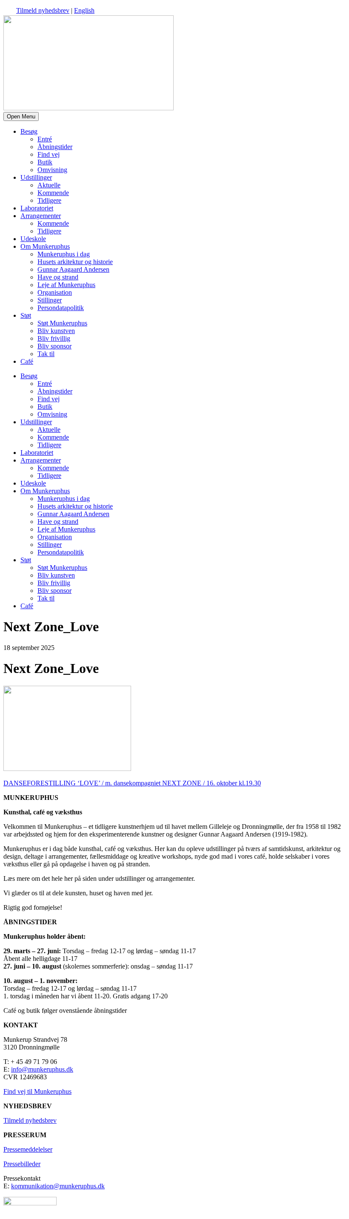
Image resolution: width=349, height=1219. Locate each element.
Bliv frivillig (53, 338)
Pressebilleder (21, 1163)
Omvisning (52, 169)
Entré (44, 139)
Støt (25, 315)
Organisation (54, 292)
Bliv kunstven (56, 330)
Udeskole (33, 238)
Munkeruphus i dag (63, 254)
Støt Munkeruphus (62, 323)
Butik (44, 162)
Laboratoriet (36, 208)
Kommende (53, 192)
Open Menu (21, 116)
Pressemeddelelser (27, 1149)
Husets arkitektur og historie (75, 261)
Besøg (28, 131)
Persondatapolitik (60, 307)
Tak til (45, 353)
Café (26, 361)
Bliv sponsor (54, 346)
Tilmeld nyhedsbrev (42, 10)
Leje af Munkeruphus (66, 284)
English (84, 10)
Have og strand (57, 277)
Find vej (48, 154)
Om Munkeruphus (45, 246)
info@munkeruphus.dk (42, 1069)
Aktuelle (48, 185)
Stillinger (49, 300)
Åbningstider (54, 146)
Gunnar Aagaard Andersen (73, 269)
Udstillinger (36, 177)
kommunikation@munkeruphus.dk (58, 1186)
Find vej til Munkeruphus (37, 1091)
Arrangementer (40, 215)
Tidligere (49, 200)
